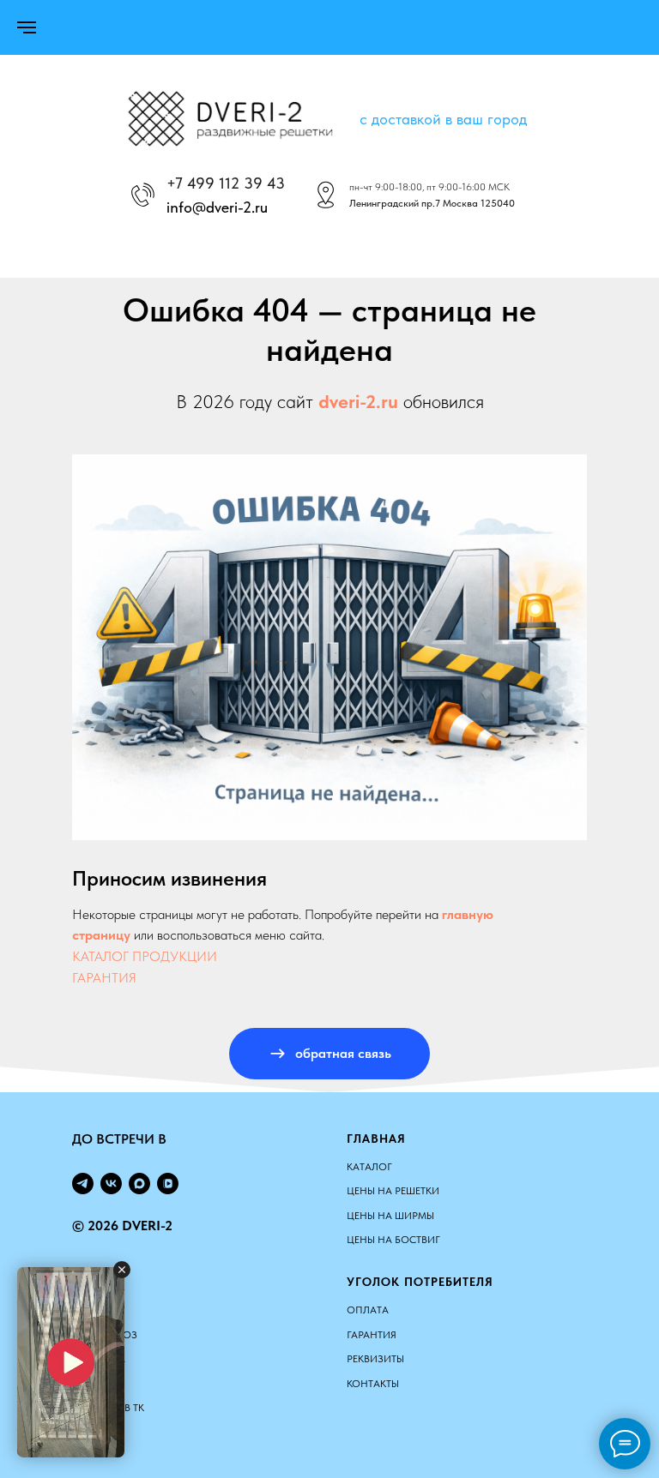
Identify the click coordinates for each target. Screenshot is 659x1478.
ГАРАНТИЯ (104, 978)
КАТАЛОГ (369, 1167)
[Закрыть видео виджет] (121, 1269)
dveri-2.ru (358, 401)
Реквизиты (375, 1359)
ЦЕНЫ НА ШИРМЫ (390, 1216)
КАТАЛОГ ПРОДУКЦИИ (144, 956)
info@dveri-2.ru (217, 207)
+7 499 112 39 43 (225, 183)
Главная (376, 1138)
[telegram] (83, 1183)
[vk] (111, 1183)
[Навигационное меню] (26, 27)
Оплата (368, 1310)
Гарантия (371, 1335)
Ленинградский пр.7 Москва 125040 (432, 203)
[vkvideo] (167, 1183)
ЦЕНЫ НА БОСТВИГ (393, 1240)
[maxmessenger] (139, 1183)
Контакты (373, 1384)
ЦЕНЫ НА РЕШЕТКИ (393, 1191)
